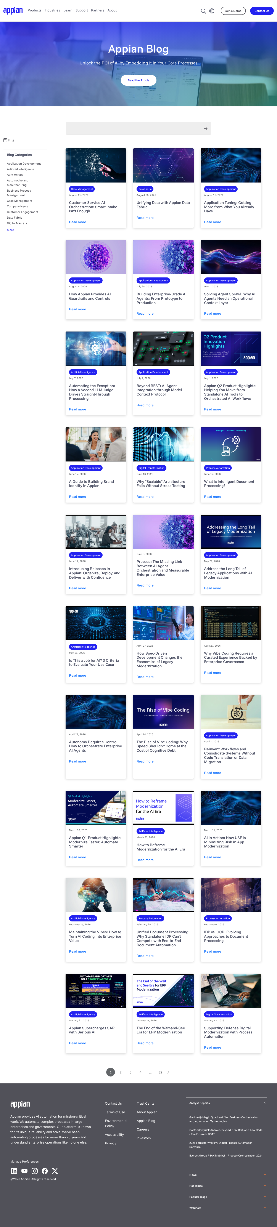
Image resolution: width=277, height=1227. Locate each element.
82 (160, 1072)
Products (35, 10)
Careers (143, 1129)
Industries (52, 10)
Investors (144, 1138)
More (10, 230)
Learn (67, 10)
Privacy (110, 1143)
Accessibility (114, 1134)
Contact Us (113, 1103)
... (150, 1072)
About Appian (147, 1112)
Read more (77, 222)
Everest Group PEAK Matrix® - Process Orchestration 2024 (225, 1155)
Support (82, 10)
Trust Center (146, 1103)
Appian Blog (146, 1120)
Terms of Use (115, 1112)
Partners (97, 10)
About (112, 10)
